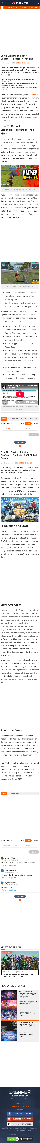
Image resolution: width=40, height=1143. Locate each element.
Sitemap (20, 1109)
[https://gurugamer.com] (20, 1092)
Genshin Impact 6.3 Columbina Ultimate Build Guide (27, 1014)
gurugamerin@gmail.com (21, 1099)
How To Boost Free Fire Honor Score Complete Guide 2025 (26, 1034)
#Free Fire (25, 7)
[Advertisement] (20, 32)
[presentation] (8, 419)
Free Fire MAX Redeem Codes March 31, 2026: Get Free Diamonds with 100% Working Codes (27, 994)
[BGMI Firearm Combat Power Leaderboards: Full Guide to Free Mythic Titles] (9, 1026)
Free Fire (34, 94)
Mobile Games (23, 63)
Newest (28, 423)
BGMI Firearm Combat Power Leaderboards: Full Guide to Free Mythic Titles (27, 1024)
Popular (36, 423)
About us (20, 1104)
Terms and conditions (20, 1106)
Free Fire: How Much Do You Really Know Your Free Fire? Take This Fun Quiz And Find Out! (19, 84)
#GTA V (17, 7)
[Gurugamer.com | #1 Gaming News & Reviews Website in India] (20, 3)
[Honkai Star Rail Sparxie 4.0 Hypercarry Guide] (9, 1005)
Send (34, 435)
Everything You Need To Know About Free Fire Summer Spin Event (19, 88)
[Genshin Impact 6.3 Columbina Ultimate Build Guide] (9, 1015)
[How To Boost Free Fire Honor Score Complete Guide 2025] (9, 1036)
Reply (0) (12, 865)
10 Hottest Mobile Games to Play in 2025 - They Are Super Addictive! (19, 975)
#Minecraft (8, 7)
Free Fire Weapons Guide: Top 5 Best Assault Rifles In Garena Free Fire (18, 80)
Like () (5, 865)
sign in (10, 428)
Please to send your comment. (17, 428)
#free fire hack (26, 419)
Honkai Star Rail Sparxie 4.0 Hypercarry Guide (28, 1002)
